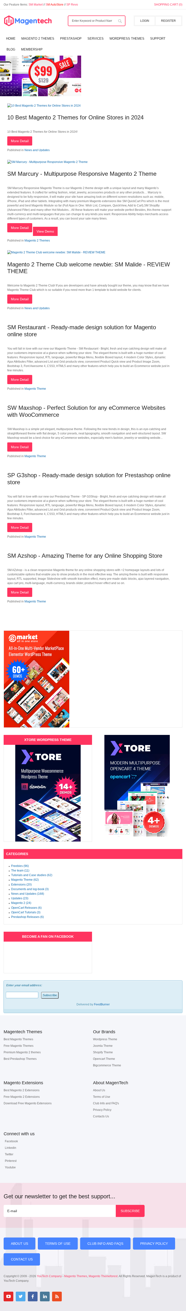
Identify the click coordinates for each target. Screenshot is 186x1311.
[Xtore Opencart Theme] (137, 785)
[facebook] (33, 1296)
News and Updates (37, 150)
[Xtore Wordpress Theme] (48, 793)
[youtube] (8, 1296)
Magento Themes (75, 1276)
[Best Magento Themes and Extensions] (28, 21)
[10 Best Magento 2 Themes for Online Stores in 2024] (44, 105)
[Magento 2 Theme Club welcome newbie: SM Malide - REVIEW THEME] (56, 252)
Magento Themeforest (103, 1276)
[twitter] (20, 1296)
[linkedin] (45, 1296)
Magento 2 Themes (37, 240)
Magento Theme (35, 388)
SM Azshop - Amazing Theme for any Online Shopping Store (84, 555)
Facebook (11, 1141)
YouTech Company (49, 1276)
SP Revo (72, 4)
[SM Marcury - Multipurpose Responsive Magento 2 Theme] (47, 162)
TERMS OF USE (57, 1243)
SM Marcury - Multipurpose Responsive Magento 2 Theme (81, 173)
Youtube (10, 1167)
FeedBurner (102, 1004)
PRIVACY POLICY (154, 1243)
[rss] (57, 1296)
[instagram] (69, 1296)
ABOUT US (19, 1243)
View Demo (45, 231)
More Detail (20, 141)
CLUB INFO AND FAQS (105, 1243)
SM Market (36, 4)
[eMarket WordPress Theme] (93, 679)
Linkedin (10, 1148)
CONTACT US (22, 1259)
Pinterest (10, 1161)
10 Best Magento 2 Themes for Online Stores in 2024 (75, 117)
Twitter (9, 1154)
